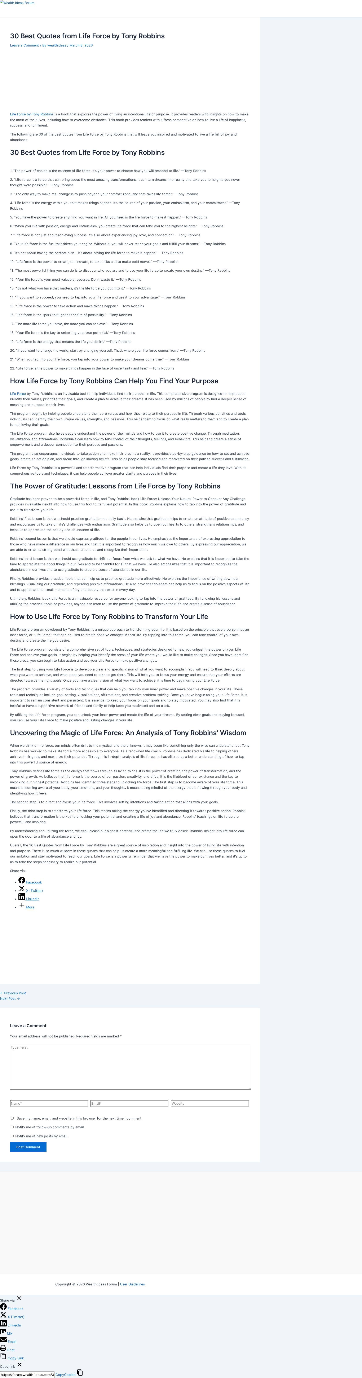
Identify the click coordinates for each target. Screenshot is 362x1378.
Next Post (10, 998)
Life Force (18, 393)
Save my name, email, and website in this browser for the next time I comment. (79, 1118)
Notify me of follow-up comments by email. (50, 1127)
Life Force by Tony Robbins (31, 114)
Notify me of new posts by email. (41, 1136)
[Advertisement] (130, 78)
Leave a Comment (24, 45)
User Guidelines (132, 1284)
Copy (66, 1375)
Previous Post (13, 993)
